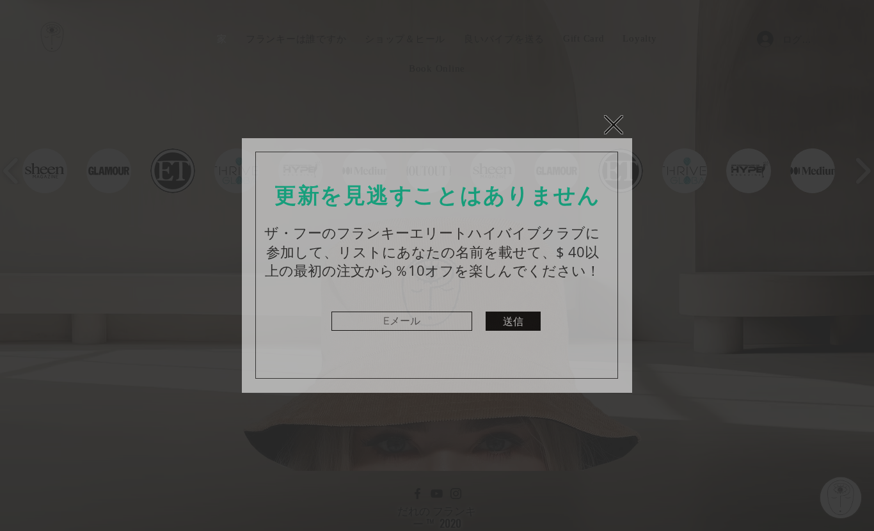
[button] (613, 124)
